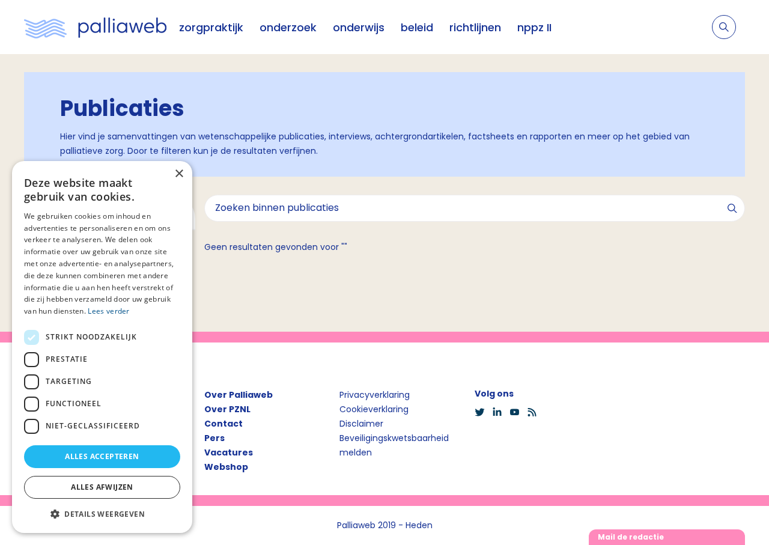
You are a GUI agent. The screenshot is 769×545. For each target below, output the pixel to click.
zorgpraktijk (211, 27)
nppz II (534, 27)
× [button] (178, 173)
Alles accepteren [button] (102, 456)
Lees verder (108, 311)
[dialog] (102, 347)
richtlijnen (475, 27)
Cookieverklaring (374, 409)
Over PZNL (227, 409)
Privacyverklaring (374, 395)
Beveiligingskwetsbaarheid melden (394, 445)
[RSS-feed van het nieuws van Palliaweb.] (535, 412)
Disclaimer (361, 424)
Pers (214, 438)
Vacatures (228, 452)
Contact (223, 424)
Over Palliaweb (238, 395)
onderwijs (358, 27)
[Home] (95, 27)
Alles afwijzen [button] (102, 487)
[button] (102, 514)
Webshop (226, 467)
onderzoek (288, 27)
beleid (417, 27)
